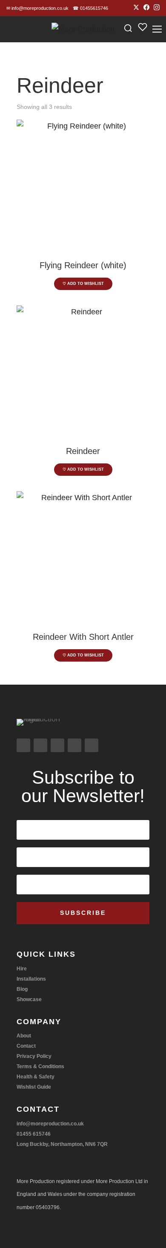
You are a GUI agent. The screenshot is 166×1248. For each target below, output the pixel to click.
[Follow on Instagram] (23, 745)
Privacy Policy (34, 1056)
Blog (22, 989)
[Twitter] (136, 8)
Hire (22, 969)
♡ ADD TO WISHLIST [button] (83, 283)
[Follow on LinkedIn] (74, 745)
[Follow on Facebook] (40, 745)
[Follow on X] (57, 745)
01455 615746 (34, 1134)
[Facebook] (146, 8)
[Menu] (157, 29)
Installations (31, 979)
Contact (26, 1046)
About (24, 1036)
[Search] (128, 29)
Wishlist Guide (34, 1087)
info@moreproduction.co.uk (37, 8)
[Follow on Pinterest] (91, 745)
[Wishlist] (142, 29)
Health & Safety (35, 1077)
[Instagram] (157, 8)
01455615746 (90, 8)
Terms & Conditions (40, 1066)
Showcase (29, 999)
